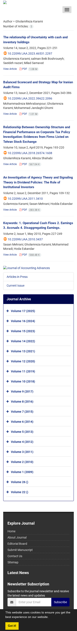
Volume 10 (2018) (23, 381)
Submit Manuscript (20, 550)
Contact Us (14, 556)
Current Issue (15, 285)
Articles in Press (17, 276)
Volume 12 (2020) (23, 361)
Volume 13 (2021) (23, 351)
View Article (10, 68)
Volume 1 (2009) (22, 472)
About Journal (17, 537)
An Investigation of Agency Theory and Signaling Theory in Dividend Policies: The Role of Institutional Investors (38, 182)
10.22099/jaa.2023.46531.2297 (30, 53)
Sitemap (12, 562)
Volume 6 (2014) (22, 421)
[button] (50, 617)
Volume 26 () (19, 482)
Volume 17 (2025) (23, 311)
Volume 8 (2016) (22, 401)
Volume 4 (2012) (22, 441)
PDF (29, 68)
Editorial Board (17, 543)
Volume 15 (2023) (23, 331)
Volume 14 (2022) (23, 341)
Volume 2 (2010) (22, 462)
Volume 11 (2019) (23, 371)
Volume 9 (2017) (22, 391)
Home (11, 531)
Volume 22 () (19, 492)
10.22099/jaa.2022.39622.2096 (30, 98)
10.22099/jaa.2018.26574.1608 (30, 153)
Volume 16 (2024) (23, 321)
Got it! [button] (12, 625)
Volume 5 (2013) (22, 431)
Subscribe (60, 602)
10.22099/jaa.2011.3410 (25, 198)
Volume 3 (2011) (22, 452)
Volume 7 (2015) (22, 411)
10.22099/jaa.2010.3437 (25, 239)
